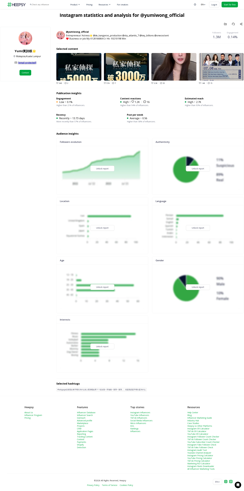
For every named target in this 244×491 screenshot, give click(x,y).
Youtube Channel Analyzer (199, 452)
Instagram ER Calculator (198, 428)
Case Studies (193, 423)
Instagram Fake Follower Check (201, 444)
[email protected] (27, 62)
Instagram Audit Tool (197, 450)
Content (80, 439)
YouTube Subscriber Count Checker (203, 442)
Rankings (134, 428)
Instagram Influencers (140, 412)
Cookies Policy (126, 485)
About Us (28, 412)
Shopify (80, 444)
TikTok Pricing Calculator (198, 460)
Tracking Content (85, 436)
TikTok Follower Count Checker (201, 439)
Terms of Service (109, 485)
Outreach (81, 417)
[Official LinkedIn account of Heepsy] (230, 482)
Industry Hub (193, 420)
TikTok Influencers (138, 417)
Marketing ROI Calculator (198, 463)
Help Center (192, 412)
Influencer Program (33, 415)
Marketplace (82, 423)
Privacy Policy (93, 485)
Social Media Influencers (141, 420)
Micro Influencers (138, 423)
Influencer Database (86, 412)
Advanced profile (84, 420)
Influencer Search (85, 415)
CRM (79, 428)
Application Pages (85, 431)
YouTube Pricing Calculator (199, 458)
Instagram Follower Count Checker (203, 436)
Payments (81, 442)
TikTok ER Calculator (196, 431)
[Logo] (16, 4)
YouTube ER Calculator (197, 434)
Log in (214, 4)
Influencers (135, 431)
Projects (81, 426)
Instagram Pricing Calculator (200, 455)
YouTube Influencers (139, 415)
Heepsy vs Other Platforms (199, 426)
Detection (81, 447)
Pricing (89, 4)
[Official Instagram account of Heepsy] (225, 482)
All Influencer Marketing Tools (201, 469)
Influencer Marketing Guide (199, 417)
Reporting (81, 434)
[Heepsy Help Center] (195, 4)
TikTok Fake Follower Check (200, 447)
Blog (189, 415)
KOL (132, 426)
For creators (122, 4)
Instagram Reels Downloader (200, 466)
